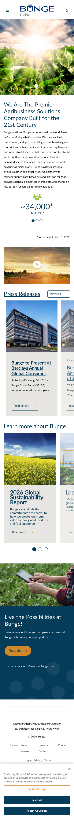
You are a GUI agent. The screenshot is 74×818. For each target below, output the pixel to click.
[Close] (69, 769)
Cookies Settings (37, 789)
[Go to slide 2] (37, 86)
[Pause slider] (62, 87)
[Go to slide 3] (43, 86)
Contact (62, 745)
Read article (21, 405)
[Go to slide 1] (31, 86)
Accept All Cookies (37, 811)
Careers (14, 745)
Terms (47, 760)
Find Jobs (15, 650)
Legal (28, 760)
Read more (19, 532)
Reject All (37, 800)
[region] (37, 791)
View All (56, 294)
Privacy (38, 760)
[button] (37, 265)
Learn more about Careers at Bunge (27, 666)
